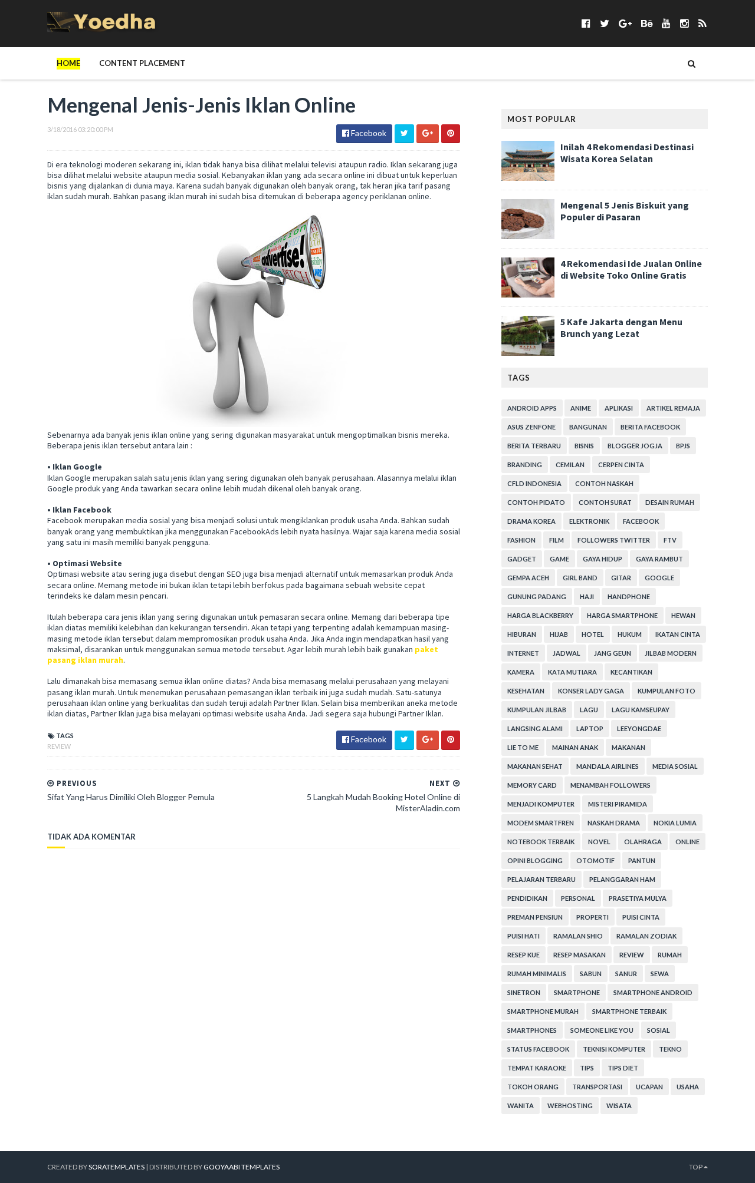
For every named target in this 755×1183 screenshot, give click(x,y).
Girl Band (580, 577)
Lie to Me (523, 747)
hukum (630, 634)
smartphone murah (543, 1011)
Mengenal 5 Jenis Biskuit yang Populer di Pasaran (624, 211)
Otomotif (595, 860)
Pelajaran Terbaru (541, 879)
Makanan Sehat (535, 766)
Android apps (532, 408)
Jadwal (566, 653)
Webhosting (570, 1105)
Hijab (559, 634)
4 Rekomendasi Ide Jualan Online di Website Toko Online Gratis (631, 269)
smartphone (577, 992)
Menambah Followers (610, 785)
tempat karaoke (536, 1068)
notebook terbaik (541, 841)
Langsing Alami (535, 728)
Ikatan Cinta (677, 634)
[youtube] (666, 23)
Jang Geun (612, 653)
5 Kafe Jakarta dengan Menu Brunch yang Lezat (621, 327)
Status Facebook (538, 1049)
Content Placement (142, 63)
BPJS (683, 446)
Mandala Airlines (607, 766)
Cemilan (570, 464)
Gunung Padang (536, 596)
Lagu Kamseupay (640, 709)
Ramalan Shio (578, 936)
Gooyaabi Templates (241, 1166)
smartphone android (652, 992)
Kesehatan (525, 691)
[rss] (702, 23)
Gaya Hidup (602, 559)
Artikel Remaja (673, 408)
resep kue (523, 955)
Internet (523, 653)
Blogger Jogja (635, 446)
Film (556, 540)
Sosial (658, 1030)
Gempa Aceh (528, 577)
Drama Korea (531, 521)
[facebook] (586, 23)
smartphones (532, 1030)
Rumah (670, 955)
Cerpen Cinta (621, 464)
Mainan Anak (575, 747)
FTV (670, 540)
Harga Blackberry (540, 615)
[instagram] (684, 23)
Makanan (628, 747)
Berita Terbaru (534, 446)
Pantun (641, 860)
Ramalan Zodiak (646, 936)
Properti (592, 917)
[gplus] (625, 23)
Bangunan (588, 427)
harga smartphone (622, 615)
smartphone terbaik (629, 1011)
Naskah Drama (613, 823)
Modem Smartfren (540, 823)
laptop (589, 728)
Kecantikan (631, 672)
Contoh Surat (605, 502)
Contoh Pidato (536, 502)
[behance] (646, 23)
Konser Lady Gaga (591, 691)
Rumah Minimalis (536, 973)
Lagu (589, 709)
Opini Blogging (535, 860)
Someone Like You (601, 1030)
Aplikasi (619, 408)
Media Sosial (675, 766)
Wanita (520, 1105)
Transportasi (597, 1087)
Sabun (591, 973)
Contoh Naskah (604, 483)
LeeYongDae (639, 728)
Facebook (641, 521)
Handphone (629, 596)
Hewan (683, 615)
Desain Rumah (669, 502)
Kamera (520, 672)
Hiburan (521, 634)
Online (687, 841)
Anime (580, 408)
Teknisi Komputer (614, 1049)
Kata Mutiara (572, 672)
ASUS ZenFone (531, 427)
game (559, 559)
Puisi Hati (523, 936)
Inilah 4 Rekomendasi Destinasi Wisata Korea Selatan (627, 152)
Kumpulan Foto (666, 691)
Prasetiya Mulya (638, 898)
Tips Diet (623, 1068)
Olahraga (643, 841)
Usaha (688, 1087)
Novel (599, 841)
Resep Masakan (579, 955)
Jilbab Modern (671, 653)
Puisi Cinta (640, 917)
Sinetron (523, 992)
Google (659, 577)
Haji (587, 596)
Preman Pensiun (535, 917)
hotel (593, 634)
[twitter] (604, 23)
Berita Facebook (650, 427)
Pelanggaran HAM (622, 879)
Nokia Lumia (675, 823)
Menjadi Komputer (541, 804)
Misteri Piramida (617, 804)
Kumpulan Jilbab (536, 709)
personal (578, 898)
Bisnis (584, 446)
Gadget (521, 559)
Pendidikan (527, 898)
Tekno (670, 1049)
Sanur (626, 973)
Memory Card (532, 785)
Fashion (521, 540)
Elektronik (589, 521)
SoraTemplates (116, 1166)
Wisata (619, 1105)
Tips (587, 1068)
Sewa (660, 973)
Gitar (621, 577)
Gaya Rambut (659, 559)
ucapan (649, 1087)
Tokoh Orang (533, 1087)
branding (524, 464)
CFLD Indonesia (534, 483)
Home (68, 63)
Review (59, 746)
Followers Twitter (613, 540)
